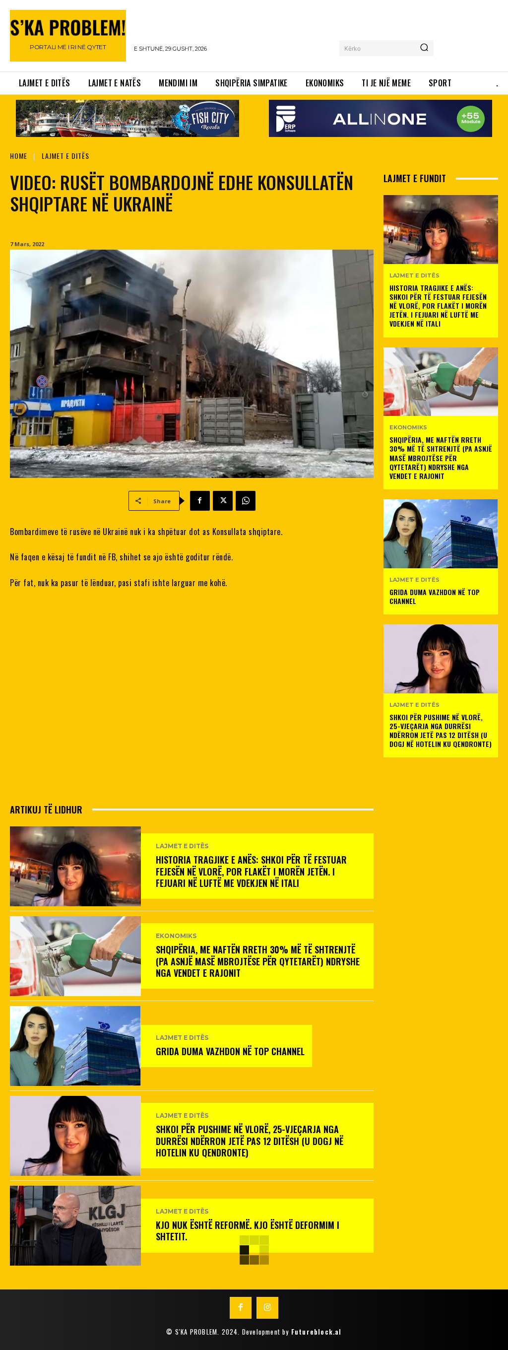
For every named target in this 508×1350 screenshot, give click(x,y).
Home (18, 155)
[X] (223, 501)
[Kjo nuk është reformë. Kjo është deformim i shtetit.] (75, 1226)
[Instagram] (267, 1308)
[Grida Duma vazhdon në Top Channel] (75, 1046)
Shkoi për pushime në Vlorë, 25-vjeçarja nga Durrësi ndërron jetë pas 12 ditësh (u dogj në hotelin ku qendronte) (249, 1141)
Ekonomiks (176, 936)
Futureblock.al (316, 1332)
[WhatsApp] (245, 501)
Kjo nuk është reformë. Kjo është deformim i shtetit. (247, 1230)
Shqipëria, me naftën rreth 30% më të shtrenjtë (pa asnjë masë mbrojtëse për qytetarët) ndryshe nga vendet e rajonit (258, 961)
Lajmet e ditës (65, 155)
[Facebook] (200, 501)
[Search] (424, 48)
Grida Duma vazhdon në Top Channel (230, 1051)
